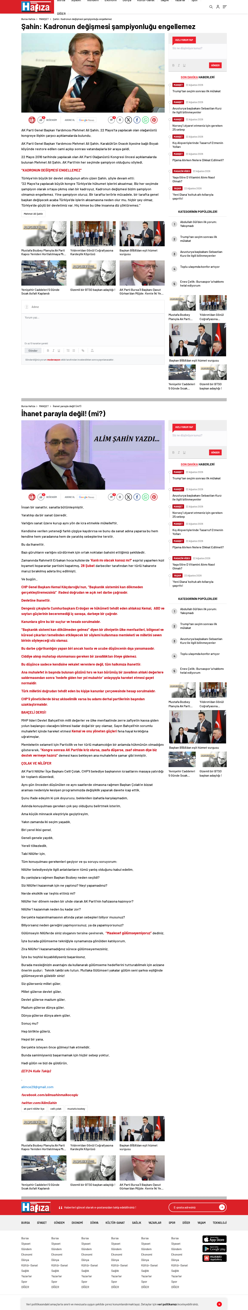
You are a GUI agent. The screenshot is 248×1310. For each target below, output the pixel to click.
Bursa (25, 1222)
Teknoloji (220, 1222)
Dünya (94, 1222)
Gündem (59, 1222)
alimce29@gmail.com (37, 1087)
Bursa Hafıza (28, 19)
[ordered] (68, 350)
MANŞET (44, 19)
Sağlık (136, 1222)
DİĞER (61, 13)
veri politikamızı (167, 1304)
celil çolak (55, 1108)
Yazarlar (154, 1222)
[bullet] (73, 350)
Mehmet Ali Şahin (33, 213)
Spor (172, 1222)
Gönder (33, 350)
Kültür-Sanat (115, 1222)
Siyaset (42, 1222)
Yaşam (201, 1222)
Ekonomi (77, 1222)
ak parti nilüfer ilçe (34, 1108)
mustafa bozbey (76, 1108)
